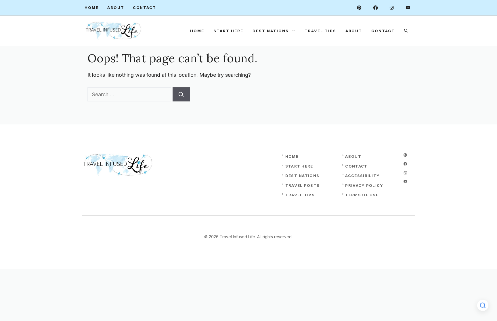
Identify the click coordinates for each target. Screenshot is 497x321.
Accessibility (362, 175)
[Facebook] (375, 7)
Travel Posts (302, 185)
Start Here (228, 30)
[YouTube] (408, 7)
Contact (144, 7)
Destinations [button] (271, 30)
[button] (405, 30)
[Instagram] (391, 7)
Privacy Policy (364, 185)
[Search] (181, 94)
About (115, 7)
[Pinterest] (359, 7)
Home (92, 7)
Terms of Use (362, 195)
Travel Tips (320, 30)
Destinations (302, 175)
